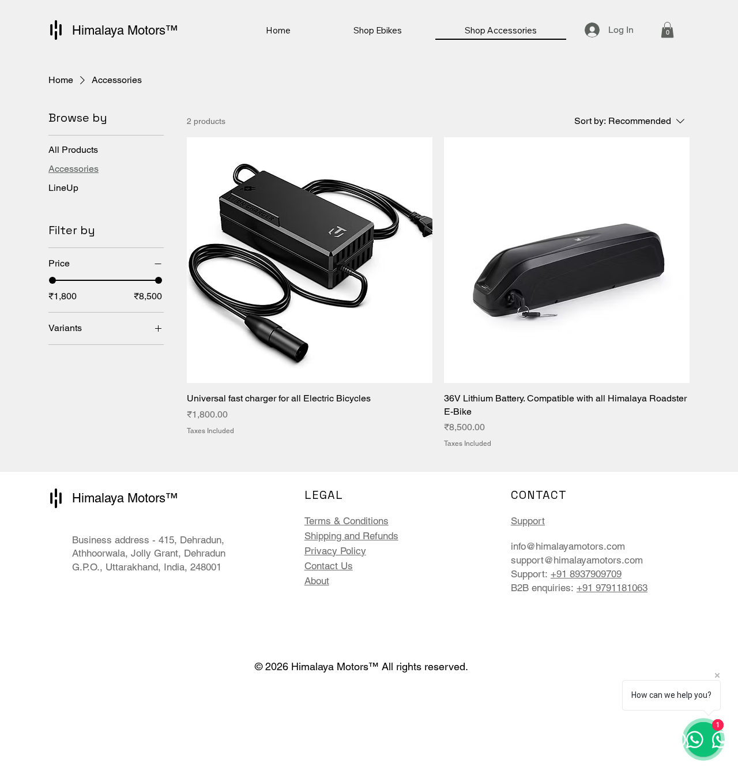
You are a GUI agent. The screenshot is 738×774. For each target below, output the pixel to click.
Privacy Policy (335, 551)
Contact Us (328, 566)
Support (528, 521)
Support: (531, 574)
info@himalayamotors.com (568, 546)
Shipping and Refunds (351, 536)
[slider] (52, 280)
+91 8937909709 (586, 574)
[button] (667, 29)
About (316, 581)
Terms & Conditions (346, 521)
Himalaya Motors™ (125, 30)
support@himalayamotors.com (577, 560)
